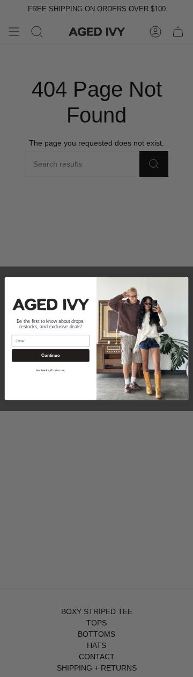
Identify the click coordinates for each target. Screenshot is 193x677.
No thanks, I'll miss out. (50, 370)
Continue (50, 355)
